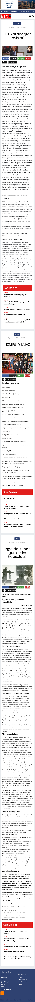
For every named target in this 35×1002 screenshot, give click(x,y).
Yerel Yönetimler (22, 979)
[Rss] (2, 993)
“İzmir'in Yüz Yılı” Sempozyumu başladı (15, 296)
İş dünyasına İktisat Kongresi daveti (17, 309)
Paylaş (6, 59)
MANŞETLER (26, 11)
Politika (20, 984)
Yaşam (17, 334)
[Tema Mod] (33, 16)
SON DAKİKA (15, 11)
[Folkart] (17, 4)
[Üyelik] (34, 11)
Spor (2, 986)
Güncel (3, 984)
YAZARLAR (5, 11)
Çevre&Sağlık (5, 982)
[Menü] (29, 16)
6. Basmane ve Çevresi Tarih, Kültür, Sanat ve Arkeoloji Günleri (17, 321)
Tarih (17, 539)
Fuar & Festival (22, 982)
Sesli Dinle (12, 62)
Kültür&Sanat (22, 975)
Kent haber (17, 24)
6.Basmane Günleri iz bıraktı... (15, 315)
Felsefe (20, 977)
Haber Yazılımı (31, 1000)
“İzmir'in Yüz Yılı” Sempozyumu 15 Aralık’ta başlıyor (16, 303)
